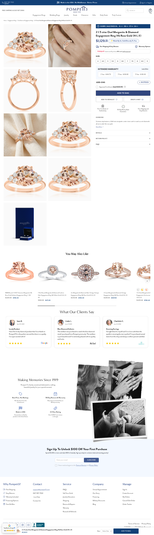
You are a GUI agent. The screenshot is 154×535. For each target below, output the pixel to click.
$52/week (119, 51)
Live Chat (37, 497)
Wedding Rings (55, 15)
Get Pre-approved (126, 51)
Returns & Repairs (69, 504)
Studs (75, 15)
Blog (94, 504)
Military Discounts (99, 501)
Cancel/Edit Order (129, 501)
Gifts (94, 15)
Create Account (128, 493)
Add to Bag (126, 531)
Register (150, 3)
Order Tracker (127, 504)
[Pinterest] (17, 525)
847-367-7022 (38, 493)
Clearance (84, 15)
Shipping (66, 501)
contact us (37, 501)
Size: (98, 56)
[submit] (127, 10)
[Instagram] (22, 525)
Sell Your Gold (68, 493)
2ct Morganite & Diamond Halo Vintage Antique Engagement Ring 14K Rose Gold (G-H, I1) (85, 294)
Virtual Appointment (100, 490)
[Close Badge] (16, 524)
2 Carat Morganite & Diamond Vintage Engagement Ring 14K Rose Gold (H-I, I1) (115, 294)
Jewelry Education (69, 497)
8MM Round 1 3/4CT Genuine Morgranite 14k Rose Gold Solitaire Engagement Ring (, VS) (18, 294)
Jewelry (66, 15)
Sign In (143, 3)
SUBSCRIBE (91, 460)
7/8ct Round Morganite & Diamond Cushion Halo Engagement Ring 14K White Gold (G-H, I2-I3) (52, 295)
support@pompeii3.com (41, 490)
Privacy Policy (93, 465)
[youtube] (28, 525)
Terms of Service (81, 465)
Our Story (96, 493)
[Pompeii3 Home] (77, 9)
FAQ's (65, 490)
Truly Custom (116, 15)
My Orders (126, 497)
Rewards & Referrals (69, 512)
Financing (96, 497)
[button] (147, 281)
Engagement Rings (39, 15)
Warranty (66, 508)
